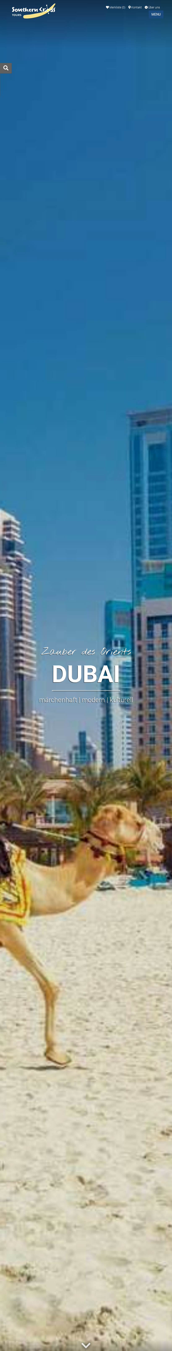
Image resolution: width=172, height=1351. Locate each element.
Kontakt (136, 7)
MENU (156, 14)
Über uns (154, 7)
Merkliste (117, 7)
